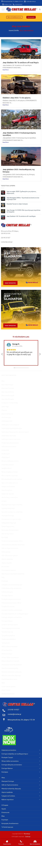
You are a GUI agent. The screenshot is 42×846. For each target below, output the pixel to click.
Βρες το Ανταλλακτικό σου (10, 483)
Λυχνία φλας (5, 566)
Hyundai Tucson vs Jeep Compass (17, 204)
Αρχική (4, 809)
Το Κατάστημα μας (7, 632)
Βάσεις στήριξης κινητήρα (10, 472)
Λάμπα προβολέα (7, 559)
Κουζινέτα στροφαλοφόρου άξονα (12, 541)
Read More (6, 70)
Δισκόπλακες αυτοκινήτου (10, 497)
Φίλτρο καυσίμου (7, 654)
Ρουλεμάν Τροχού (7, 595)
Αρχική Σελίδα (14, 30)
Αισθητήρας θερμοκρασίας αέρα (12, 428)
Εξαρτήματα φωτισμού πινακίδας (12, 504)
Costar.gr (27, 836)
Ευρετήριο (5, 819)
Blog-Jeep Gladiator (8, 392)
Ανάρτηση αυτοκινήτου (9, 446)
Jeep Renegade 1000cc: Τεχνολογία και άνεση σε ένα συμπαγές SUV (23, 198)
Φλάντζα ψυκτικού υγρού (9, 679)
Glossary (4, 410)
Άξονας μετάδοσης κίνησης (10, 461)
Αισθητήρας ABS (7, 421)
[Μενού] (3, 9)
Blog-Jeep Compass (8, 388)
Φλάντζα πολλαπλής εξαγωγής (11, 675)
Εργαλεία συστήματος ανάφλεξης (12, 512)
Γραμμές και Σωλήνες (8, 486)
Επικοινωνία (5, 812)
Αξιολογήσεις (6, 457)
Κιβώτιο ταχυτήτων (8, 534)
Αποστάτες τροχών (8, 464)
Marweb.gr (27, 834)
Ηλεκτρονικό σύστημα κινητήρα (11, 519)
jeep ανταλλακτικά (7, 414)
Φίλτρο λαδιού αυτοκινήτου (10, 657)
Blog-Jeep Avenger (7, 384)
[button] (40, 355)
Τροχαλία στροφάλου (8, 635)
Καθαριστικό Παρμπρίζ (9, 523)
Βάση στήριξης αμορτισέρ (10, 475)
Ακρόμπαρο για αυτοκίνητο (10, 443)
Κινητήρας (5, 537)
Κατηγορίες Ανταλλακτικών (10, 530)
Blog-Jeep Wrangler (8, 399)
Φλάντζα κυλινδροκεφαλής (10, 668)
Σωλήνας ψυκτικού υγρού (10, 624)
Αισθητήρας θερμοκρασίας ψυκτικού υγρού (15, 432)
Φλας (3, 683)
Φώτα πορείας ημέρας (8, 686)
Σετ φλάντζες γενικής (8, 606)
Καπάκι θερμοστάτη (8, 526)
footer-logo (5, 406)
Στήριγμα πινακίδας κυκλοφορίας (12, 610)
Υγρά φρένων (6, 643)
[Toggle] (39, 750)
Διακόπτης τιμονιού (8, 494)
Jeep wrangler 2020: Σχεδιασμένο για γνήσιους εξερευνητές (21, 192)
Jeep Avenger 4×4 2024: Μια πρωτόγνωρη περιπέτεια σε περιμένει (23, 211)
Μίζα (3, 577)
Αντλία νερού (6, 454)
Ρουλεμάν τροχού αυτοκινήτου (11, 599)
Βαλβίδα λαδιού (6, 468)
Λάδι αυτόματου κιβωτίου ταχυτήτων (13, 544)
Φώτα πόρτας (6, 690)
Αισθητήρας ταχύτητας (9, 435)
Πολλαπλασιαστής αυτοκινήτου (11, 588)
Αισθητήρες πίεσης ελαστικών (11, 439)
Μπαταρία (5, 581)
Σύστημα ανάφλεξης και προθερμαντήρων (15, 614)
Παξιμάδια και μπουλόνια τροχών (12, 584)
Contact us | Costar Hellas (10, 403)
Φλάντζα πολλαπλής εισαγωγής (12, 672)
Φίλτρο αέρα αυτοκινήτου (9, 646)
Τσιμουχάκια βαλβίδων (9, 639)
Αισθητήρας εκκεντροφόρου (10, 424)
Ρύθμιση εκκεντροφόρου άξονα (11, 603)
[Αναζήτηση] (39, 9)
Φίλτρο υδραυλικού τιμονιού (10, 661)
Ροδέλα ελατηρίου (7, 592)
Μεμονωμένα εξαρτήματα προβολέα (13, 574)
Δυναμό (4, 501)
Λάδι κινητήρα (6, 552)
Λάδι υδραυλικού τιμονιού (10, 555)
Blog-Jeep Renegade (8, 395)
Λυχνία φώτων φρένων (9, 570)
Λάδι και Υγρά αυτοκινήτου (10, 548)
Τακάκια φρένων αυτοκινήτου (11, 628)
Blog (3, 381)
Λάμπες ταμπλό (7, 563)
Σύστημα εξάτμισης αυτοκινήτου (12, 617)
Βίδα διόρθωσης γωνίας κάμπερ (12, 479)
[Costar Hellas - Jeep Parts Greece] (22, 9)
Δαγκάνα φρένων (7, 490)
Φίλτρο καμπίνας (7, 650)
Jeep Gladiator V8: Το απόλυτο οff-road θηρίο (21, 63)
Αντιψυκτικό (5, 450)
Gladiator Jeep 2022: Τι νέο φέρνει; (17, 98)
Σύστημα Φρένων (7, 621)
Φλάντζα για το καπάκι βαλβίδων (12, 664)
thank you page (6, 417)
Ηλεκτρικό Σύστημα (8, 515)
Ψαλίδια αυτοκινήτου (8, 693)
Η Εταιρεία (5, 805)
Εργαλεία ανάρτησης (8, 508)
